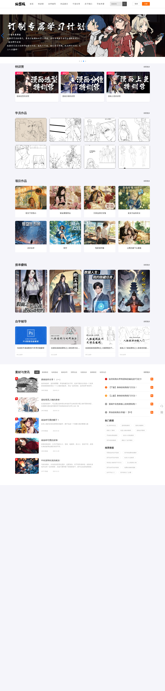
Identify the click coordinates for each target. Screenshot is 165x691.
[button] (162, 35)
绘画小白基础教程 (128, 435)
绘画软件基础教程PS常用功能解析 (30, 348)
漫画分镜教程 (139, 425)
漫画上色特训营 (114, 96)
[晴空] (65, 232)
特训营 (41, 4)
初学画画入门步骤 (125, 472)
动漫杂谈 (83, 372)
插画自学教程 (141, 430)
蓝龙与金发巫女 (134, 213)
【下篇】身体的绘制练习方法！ (123, 387)
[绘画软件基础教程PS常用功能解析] (31, 336)
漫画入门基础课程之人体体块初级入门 (134, 348)
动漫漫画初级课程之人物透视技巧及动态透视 (99, 348)
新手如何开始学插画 (113, 457)
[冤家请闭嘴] (99, 232)
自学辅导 (52, 4)
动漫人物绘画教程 (125, 430)
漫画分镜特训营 (68, 96)
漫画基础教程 (126, 425)
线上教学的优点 (111, 425)
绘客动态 (103, 372)
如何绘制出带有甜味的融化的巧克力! (125, 379)
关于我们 (88, 4)
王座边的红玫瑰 (99, 213)
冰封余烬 (30, 248)
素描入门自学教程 (127, 440)
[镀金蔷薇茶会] (65, 197)
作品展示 (64, 4)
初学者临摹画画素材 (130, 452)
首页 (32, 4)
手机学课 (100, 4)
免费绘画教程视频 (129, 467)
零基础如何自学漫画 (113, 452)
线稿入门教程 (111, 430)
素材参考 (64, 372)
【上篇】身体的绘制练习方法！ (123, 396)
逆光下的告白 (30, 213)
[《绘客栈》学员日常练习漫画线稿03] (65, 130)
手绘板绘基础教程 (112, 435)
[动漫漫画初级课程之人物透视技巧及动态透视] (99, 336)
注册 (145, 4)
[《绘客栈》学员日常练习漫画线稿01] (31, 130)
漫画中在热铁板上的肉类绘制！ (123, 404)
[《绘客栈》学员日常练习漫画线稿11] (99, 156)
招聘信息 (74, 372)
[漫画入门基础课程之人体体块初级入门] (134, 336)
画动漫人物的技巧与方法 (114, 462)
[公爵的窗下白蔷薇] (134, 232)
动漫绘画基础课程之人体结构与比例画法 (65, 348)
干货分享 (76, 4)
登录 (136, 4)
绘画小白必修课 (129, 457)
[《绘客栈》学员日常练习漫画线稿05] (134, 130)
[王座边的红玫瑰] (99, 197)
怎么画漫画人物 (131, 462)
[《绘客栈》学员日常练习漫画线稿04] (99, 130)
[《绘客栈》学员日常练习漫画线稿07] (31, 156)
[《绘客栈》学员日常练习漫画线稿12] (134, 156)
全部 (36, 372)
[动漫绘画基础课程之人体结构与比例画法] (65, 336)
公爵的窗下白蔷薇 (134, 248)
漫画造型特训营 (23, 96)
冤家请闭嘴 (99, 248)
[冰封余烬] (31, 232)
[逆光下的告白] (31, 197)
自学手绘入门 (111, 472)
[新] (27, 392)
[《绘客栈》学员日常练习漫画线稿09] (65, 156)
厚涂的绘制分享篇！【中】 (121, 412)
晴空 (65, 248)
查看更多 (147, 67)
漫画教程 (45, 372)
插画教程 (93, 372)
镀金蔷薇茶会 (65, 213)
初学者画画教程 (111, 440)
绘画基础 (55, 372)
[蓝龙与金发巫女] (134, 197)
